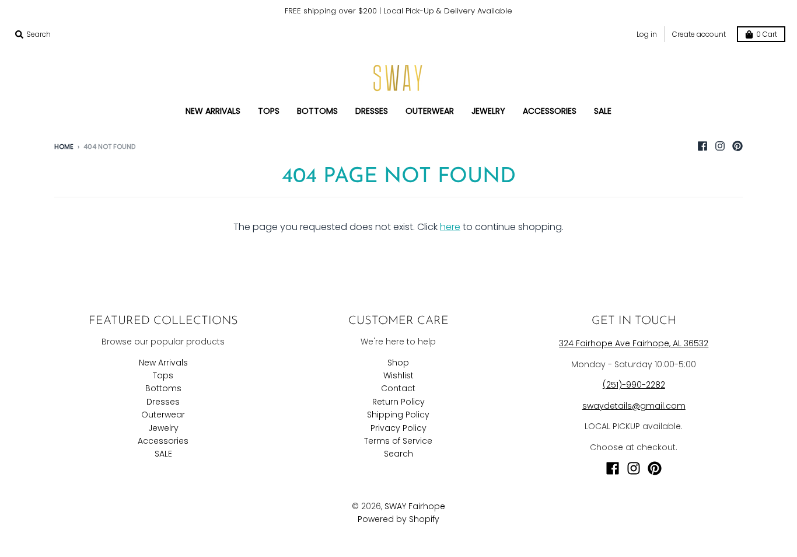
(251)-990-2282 (634, 385)
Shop (398, 362)
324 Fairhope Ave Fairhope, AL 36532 (633, 343)
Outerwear (163, 414)
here (450, 227)
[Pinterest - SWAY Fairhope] (737, 146)
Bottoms (163, 388)
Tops (163, 375)
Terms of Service (398, 441)
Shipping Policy (398, 414)
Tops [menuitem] (268, 111)
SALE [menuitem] (602, 111)
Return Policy (398, 402)
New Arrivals (163, 362)
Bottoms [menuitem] (317, 111)
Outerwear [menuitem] (430, 111)
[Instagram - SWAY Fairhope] (720, 146)
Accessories (163, 441)
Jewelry (163, 428)
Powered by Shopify (398, 519)
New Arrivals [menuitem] (213, 111)
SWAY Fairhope (414, 506)
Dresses (163, 402)
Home (64, 146)
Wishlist (398, 375)
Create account (699, 34)
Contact (398, 388)
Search (398, 453)
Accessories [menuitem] (549, 111)
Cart (766, 34)
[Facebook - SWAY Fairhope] (702, 146)
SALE (163, 453)
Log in (647, 34)
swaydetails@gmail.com (634, 406)
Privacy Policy (398, 428)
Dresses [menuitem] (371, 111)
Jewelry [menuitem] (488, 111)
